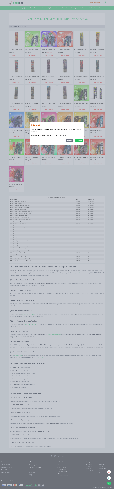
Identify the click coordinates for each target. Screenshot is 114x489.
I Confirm (79, 141)
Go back (69, 141)
